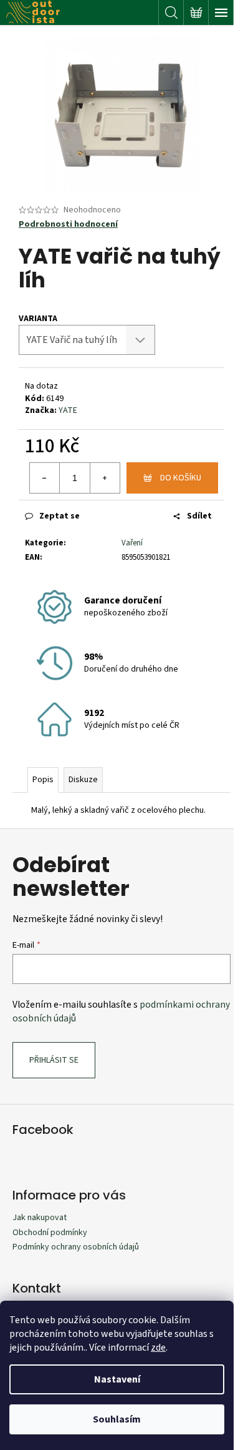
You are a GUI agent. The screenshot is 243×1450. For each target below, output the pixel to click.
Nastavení (117, 1379)
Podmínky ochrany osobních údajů (75, 1247)
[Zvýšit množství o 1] (105, 478)
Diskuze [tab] (83, 779)
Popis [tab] (43, 779)
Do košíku (180, 478)
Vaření (132, 543)
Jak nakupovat (39, 1217)
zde (158, 1347)
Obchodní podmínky (49, 1232)
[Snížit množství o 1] (45, 478)
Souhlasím (117, 1419)
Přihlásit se (54, 1060)
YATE (68, 410)
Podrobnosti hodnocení (68, 225)
